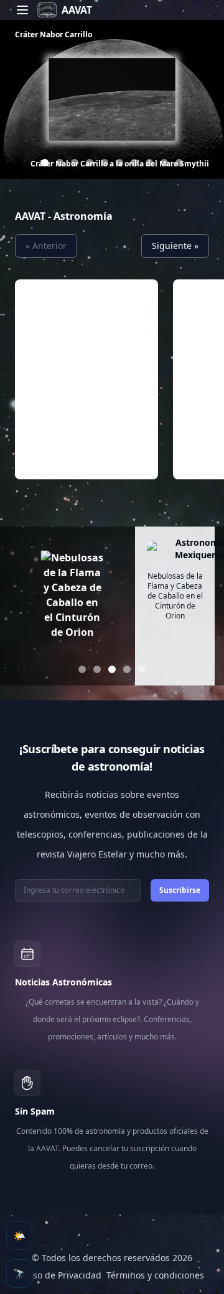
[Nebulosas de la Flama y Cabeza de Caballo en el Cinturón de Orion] (72, 606)
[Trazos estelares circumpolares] (89, 162)
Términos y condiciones (155, 1275)
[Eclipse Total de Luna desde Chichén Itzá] (104, 162)
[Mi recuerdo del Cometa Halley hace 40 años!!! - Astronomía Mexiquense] (119, 162)
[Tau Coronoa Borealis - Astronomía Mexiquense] (164, 162)
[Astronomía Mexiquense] (157, 551)
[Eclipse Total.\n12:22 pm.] (82, 669)
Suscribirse (179, 890)
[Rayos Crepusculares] (59, 162)
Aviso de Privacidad (61, 1275)
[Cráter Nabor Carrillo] (45, 162)
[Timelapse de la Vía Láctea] (74, 162)
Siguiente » (175, 245)
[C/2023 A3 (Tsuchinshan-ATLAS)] (97, 669)
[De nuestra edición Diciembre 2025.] (179, 162)
